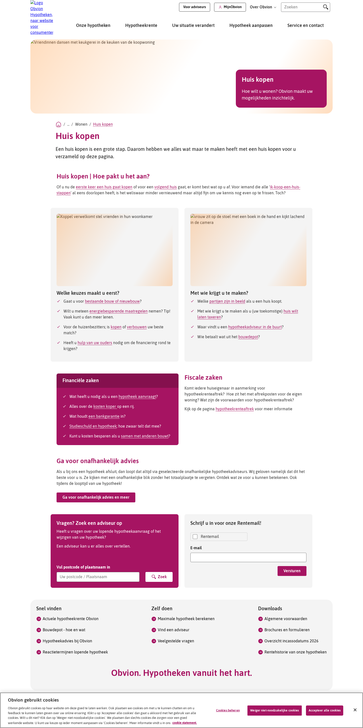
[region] (181, 710)
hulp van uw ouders (95, 343)
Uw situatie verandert (193, 25)
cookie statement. (184, 723)
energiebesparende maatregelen (118, 311)
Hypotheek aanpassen (251, 25)
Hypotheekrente (141, 25)
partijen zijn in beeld (227, 301)
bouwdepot (248, 337)
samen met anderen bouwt (144, 436)
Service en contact (305, 25)
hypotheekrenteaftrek (235, 409)
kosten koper (105, 407)
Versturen (292, 571)
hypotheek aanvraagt (137, 397)
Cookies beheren (228, 710)
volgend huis (165, 187)
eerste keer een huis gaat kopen (104, 187)
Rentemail (210, 537)
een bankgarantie (104, 416)
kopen (116, 327)
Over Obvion (261, 7)
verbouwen (137, 327)
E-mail (196, 548)
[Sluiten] (355, 709)
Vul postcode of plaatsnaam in (83, 567)
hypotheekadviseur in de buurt (255, 327)
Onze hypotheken (93, 25)
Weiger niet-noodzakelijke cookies (274, 710)
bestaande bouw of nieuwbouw (112, 301)
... (68, 124)
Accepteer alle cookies (325, 710)
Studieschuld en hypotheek (93, 426)
